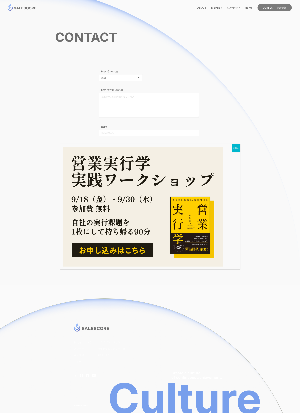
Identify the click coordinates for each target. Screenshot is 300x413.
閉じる (236, 148)
